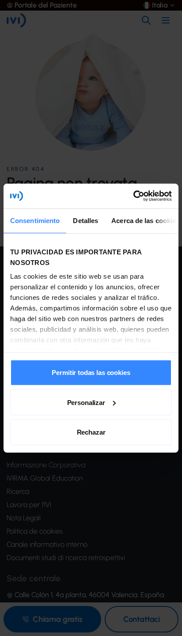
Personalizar (86, 402)
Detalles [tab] (85, 220)
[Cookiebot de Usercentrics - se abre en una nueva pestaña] (133, 196)
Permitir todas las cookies (91, 372)
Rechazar (91, 432)
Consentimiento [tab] (35, 220)
